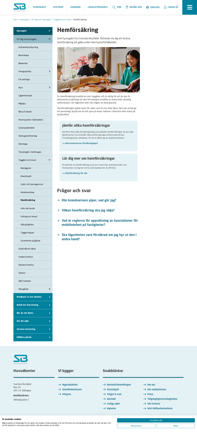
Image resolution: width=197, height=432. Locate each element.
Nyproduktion (70, 385)
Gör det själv (23, 321)
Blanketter (23, 63)
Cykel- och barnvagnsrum (32, 184)
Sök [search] (119, 7)
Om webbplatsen (156, 390)
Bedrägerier (26, 168)
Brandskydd (26, 176)
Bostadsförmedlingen (119, 385)
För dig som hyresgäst (26, 39)
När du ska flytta (25, 313)
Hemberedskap (27, 192)
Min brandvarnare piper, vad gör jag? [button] (89, 200)
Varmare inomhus (26, 265)
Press (150, 394)
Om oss (151, 385)
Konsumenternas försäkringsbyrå (81, 143)
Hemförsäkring (28, 200)
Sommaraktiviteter (26, 128)
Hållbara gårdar (24, 337)
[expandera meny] (189, 7)
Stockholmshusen (72, 390)
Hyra (20, 87)
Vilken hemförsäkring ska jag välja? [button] (88, 210)
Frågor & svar (114, 394)
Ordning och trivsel (29, 216)
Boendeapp (23, 55)
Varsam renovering (26, 329)
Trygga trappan (27, 232)
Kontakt (111, 399)
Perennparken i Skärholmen (30, 119)
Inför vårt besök (28, 208)
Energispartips (24, 71)
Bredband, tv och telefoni (29, 297)
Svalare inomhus (25, 257)
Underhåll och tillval (26, 248)
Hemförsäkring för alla (76, 173)
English (155, 7)
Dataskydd (113, 390)
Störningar (23, 144)
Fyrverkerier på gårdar (30, 240)
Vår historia (153, 404)
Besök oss (136, 7)
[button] (172, 7)
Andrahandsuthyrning (28, 47)
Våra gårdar (23, 289)
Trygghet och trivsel (27, 160)
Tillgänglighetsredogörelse (162, 399)
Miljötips (22, 103)
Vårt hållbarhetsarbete (159, 409)
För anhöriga (24, 79)
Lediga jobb (113, 404)
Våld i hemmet (24, 281)
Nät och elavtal (24, 111)
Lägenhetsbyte (25, 95)
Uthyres (66, 394)
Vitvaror (22, 273)
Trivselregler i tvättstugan (29, 152)
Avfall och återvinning (27, 305)
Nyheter (111, 409)
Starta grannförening (27, 136)
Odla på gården (27, 224)
